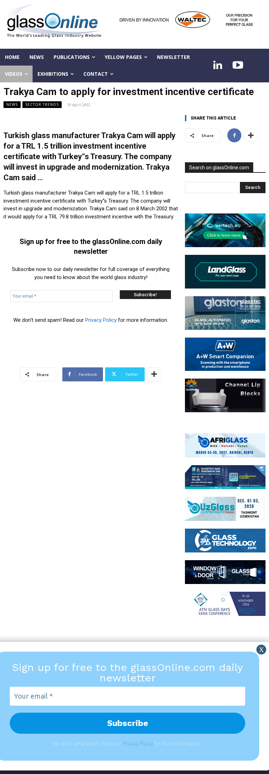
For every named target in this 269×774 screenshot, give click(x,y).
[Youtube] (237, 65)
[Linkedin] (217, 65)
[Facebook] (234, 135)
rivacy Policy (139, 743)
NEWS (12, 104)
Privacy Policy (101, 320)
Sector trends (42, 104)
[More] (154, 374)
